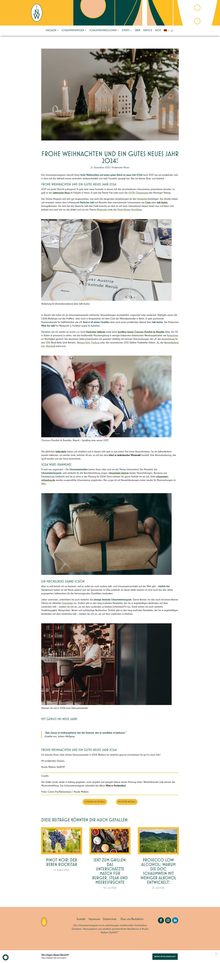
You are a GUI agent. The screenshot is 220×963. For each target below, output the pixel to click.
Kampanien (172, 335)
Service (147, 30)
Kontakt (81, 919)
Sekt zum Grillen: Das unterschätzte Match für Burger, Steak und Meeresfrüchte (110, 871)
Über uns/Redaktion (131, 919)
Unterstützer (67, 603)
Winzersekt (102, 209)
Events (125, 30)
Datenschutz (109, 919)
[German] (166, 31)
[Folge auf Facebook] (161, 920)
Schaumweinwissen (73, 30)
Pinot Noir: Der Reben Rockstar (61, 862)
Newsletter (142, 199)
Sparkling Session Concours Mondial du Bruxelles (141, 332)
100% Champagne (138, 193)
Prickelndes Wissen (120, 167)
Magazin (51, 30)
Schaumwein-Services (119, 473)
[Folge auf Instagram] (168, 920)
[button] (5, 957)
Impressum (94, 919)
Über (137, 30)
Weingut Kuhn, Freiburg (88, 342)
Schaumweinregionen (102, 30)
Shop (158, 30)
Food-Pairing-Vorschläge (129, 209)
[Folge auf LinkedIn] (175, 920)
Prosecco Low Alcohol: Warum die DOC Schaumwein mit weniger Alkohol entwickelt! (158, 871)
